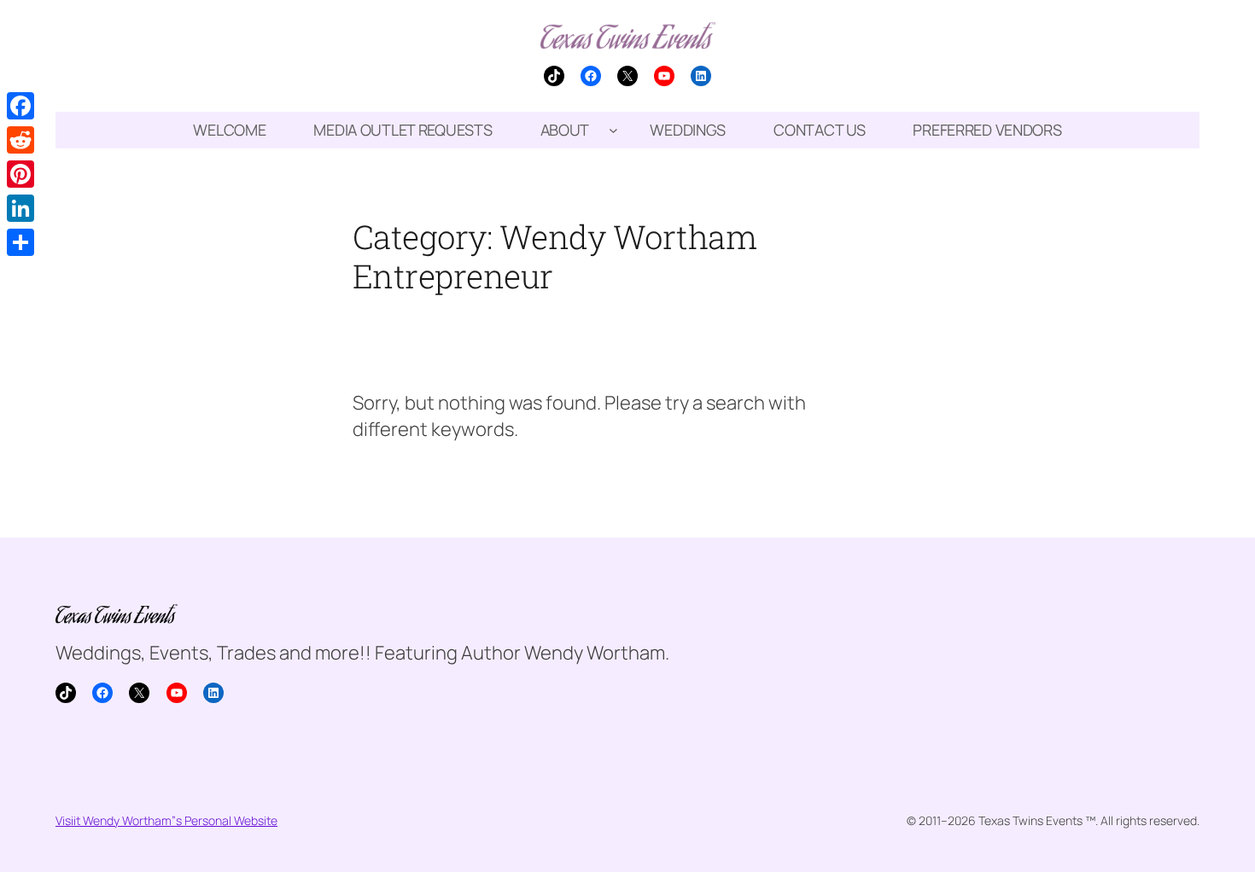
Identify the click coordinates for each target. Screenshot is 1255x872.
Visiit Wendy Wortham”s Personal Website (166, 820)
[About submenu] (613, 130)
